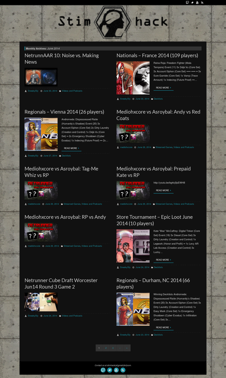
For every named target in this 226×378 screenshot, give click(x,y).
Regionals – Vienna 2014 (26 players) (64, 112)
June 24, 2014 (142, 267)
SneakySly (33, 90)
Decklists (158, 98)
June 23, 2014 (142, 334)
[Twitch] (187, 2)
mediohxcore (126, 147)
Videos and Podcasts (72, 90)
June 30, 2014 (50, 90)
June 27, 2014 (50, 155)
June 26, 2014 (144, 147)
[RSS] (202, 2)
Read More (162, 87)
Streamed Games (164, 147)
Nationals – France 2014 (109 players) (157, 55)
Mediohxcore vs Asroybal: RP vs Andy (65, 217)
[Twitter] (192, 2)
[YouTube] (197, 2)
